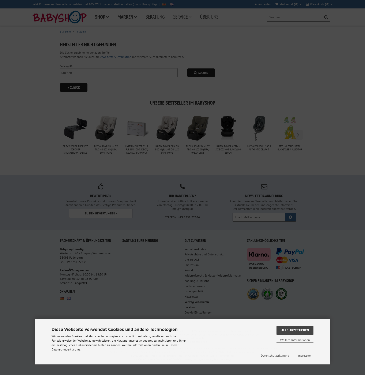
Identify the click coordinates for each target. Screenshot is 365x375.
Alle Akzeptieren (295, 330)
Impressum (304, 355)
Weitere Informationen (295, 340)
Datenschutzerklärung (275, 355)
